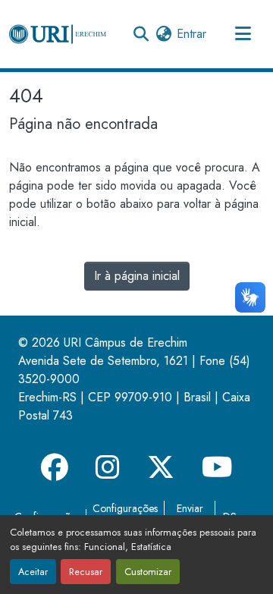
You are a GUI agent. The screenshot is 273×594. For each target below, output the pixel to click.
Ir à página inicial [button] (137, 275)
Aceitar (33, 571)
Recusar (85, 571)
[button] (57, 34)
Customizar (147, 571)
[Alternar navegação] (242, 34)
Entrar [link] (191, 33)
